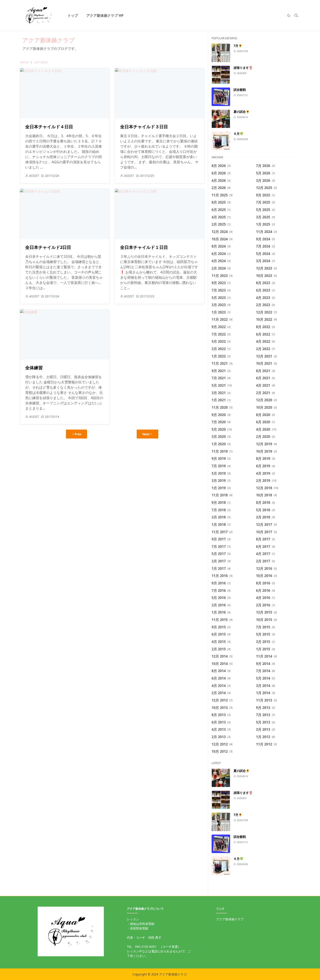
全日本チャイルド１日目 (144, 247)
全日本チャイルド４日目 (49, 127)
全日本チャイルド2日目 (48, 247)
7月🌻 (238, 46)
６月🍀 (238, 134)
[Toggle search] (296, 15)
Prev (78, 434)
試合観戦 (240, 90)
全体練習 (34, 368)
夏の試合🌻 (241, 112)
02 (46, 62)
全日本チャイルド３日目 (144, 127)
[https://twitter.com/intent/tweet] (279, 15)
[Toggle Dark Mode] (288, 15)
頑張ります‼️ (243, 68)
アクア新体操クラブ (48, 40)
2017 (37, 62)
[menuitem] (72, 15)
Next (146, 434)
